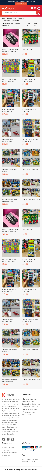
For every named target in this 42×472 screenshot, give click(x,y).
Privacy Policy (6, 450)
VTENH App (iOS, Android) (30, 459)
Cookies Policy (6, 455)
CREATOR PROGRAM (28, 462)
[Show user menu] (35, 8)
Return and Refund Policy (9, 452)
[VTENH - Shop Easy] (9, 8)
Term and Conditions (8, 447)
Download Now (21, 3)
